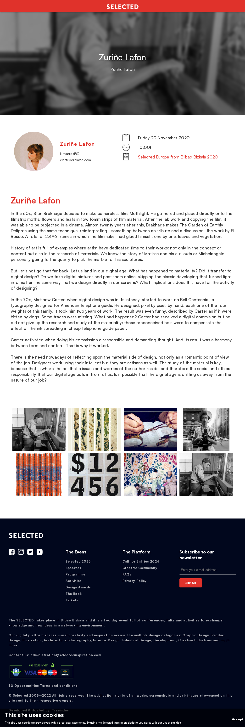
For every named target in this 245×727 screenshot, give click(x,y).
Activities (74, 581)
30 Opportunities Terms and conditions (43, 686)
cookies (176, 722)
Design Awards (78, 587)
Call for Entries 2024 (140, 561)
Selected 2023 (78, 561)
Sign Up (190, 583)
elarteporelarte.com (75, 160)
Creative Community (139, 568)
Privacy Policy (134, 581)
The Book (74, 594)
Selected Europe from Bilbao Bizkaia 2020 (178, 156)
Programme (75, 574)
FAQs (126, 574)
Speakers (73, 568)
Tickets (72, 600)
